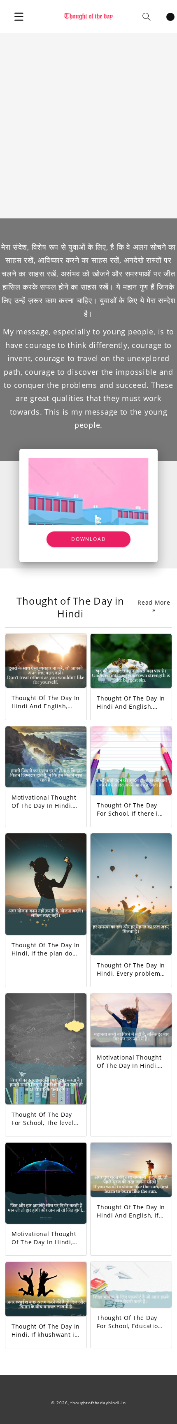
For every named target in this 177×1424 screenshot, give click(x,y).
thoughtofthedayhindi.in (98, 1402)
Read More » (153, 606)
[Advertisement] (88, 125)
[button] (19, 16)
